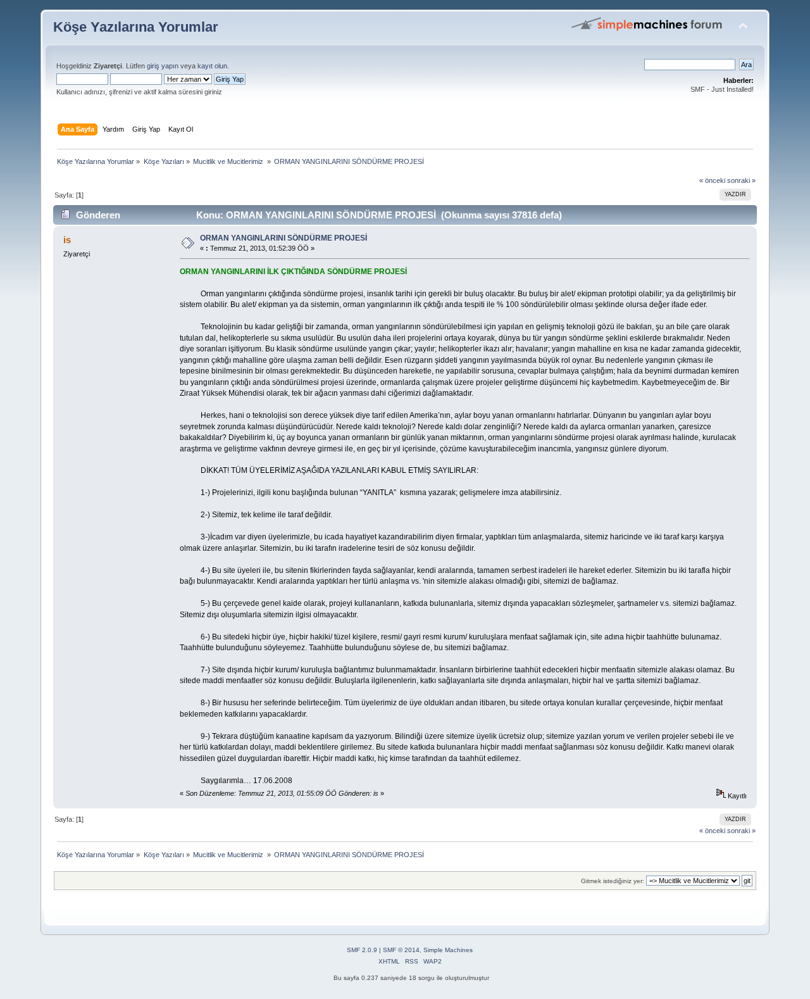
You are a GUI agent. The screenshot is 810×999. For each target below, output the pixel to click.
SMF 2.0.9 (362, 949)
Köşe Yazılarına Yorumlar (135, 27)
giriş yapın (162, 66)
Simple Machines (448, 949)
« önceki (712, 180)
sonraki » (741, 180)
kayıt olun (212, 66)
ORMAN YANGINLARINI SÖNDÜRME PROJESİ (283, 238)
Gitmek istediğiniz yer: (612, 880)
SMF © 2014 (401, 949)
